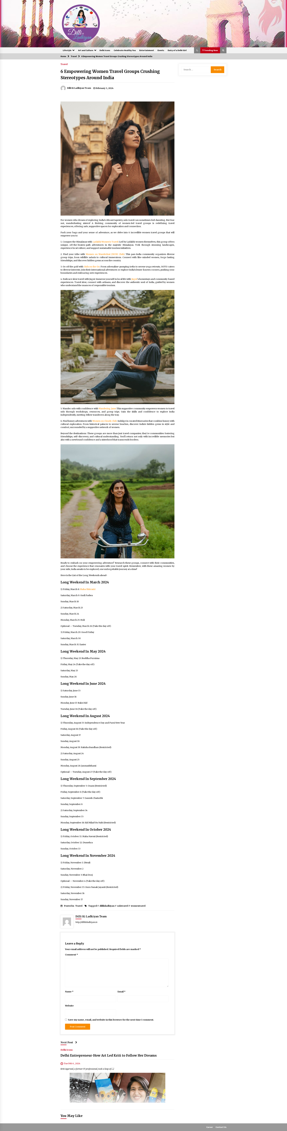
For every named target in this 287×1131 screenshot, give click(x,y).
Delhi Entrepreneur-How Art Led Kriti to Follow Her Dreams (109, 1055)
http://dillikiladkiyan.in (86, 922)
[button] (197, 50)
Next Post (67, 1042)
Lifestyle (67, 50)
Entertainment (146, 50)
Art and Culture (85, 50)
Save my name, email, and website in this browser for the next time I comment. (111, 1019)
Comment (71, 954)
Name (69, 991)
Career (209, 1127)
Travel (64, 64)
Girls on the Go (91, 266)
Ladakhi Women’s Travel (105, 241)
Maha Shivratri (87, 589)
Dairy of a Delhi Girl (177, 50)
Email (121, 991)
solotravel (122, 906)
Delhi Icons (105, 50)
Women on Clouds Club (104, 421)
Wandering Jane (107, 408)
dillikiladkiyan (107, 906)
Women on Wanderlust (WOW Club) (105, 254)
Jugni (134, 279)
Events (161, 50)
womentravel (138, 906)
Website (69, 1005)
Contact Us (221, 1127)
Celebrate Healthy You (125, 50)
